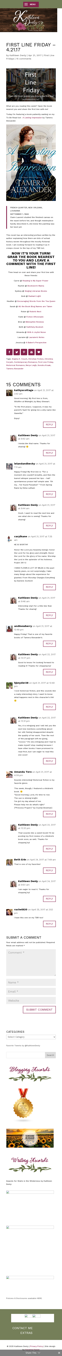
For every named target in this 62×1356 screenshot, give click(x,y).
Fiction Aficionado (35, 317)
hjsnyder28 (21, 682)
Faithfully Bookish (34, 327)
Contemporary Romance (25, 362)
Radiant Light (34, 296)
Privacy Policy (36, 1346)
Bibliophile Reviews (35, 322)
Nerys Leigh (31, 365)
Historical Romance (15, 365)
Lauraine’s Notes (36, 337)
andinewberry (23, 626)
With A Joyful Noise (36, 332)
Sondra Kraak (44, 365)
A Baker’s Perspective (36, 342)
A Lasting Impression (32, 118)
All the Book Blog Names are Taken (35, 306)
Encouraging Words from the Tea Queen (36, 301)
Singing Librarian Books (36, 291)
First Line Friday (45, 362)
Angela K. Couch (19, 359)
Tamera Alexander (15, 368)
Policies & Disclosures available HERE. (24, 1298)
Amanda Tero (23, 771)
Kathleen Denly (18, 55)
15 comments (23, 58)
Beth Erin (20, 859)
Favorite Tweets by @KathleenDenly (23, 1045)
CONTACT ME (22, 1328)
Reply (49, 424)
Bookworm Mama (36, 286)
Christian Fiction (36, 359)
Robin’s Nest (35, 311)
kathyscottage (23, 390)
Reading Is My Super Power (35, 281)
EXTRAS (26, 1333)
